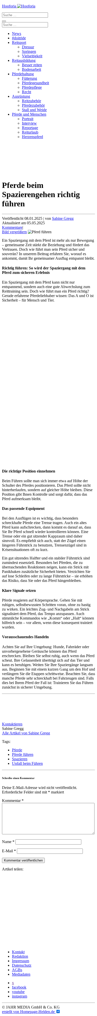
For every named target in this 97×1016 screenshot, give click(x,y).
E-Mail (9, 851)
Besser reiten (32, 65)
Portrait (27, 119)
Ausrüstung (21, 96)
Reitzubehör (31, 101)
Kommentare (12, 227)
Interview (29, 123)
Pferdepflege (32, 87)
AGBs (17, 970)
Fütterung (29, 78)
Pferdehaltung (23, 74)
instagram (19, 996)
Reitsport (19, 42)
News (16, 33)
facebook (19, 987)
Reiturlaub (30, 132)
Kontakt (18, 952)
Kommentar (13, 800)
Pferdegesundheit (35, 83)
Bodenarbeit (31, 69)
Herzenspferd (32, 137)
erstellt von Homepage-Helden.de (29, 1012)
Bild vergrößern (14, 232)
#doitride (19, 38)
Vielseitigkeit (32, 56)
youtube (18, 992)
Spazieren (19, 759)
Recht (26, 92)
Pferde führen (22, 754)
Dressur (28, 47)
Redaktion (20, 956)
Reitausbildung (24, 60)
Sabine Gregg (63, 218)
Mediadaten (21, 974)
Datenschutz (21, 965)
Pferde (17, 750)
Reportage (30, 128)
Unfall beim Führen (27, 763)
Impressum (20, 961)
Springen (29, 51)
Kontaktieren (12, 724)
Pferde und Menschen (29, 114)
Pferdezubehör (33, 105)
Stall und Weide (34, 110)
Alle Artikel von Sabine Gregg (26, 733)
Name (8, 842)
